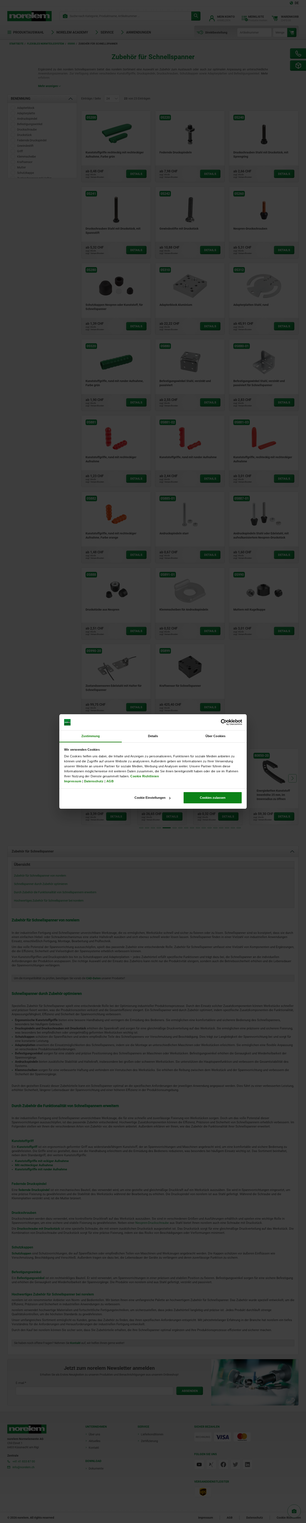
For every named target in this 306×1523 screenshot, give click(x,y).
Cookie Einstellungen (149, 797)
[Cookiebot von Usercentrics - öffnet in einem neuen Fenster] (224, 722)
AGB (110, 781)
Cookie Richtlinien (144, 776)
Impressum (72, 781)
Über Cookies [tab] (215, 736)
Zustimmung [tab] (90, 736)
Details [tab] (153, 736)
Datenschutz (94, 781)
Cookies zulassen (212, 797)
